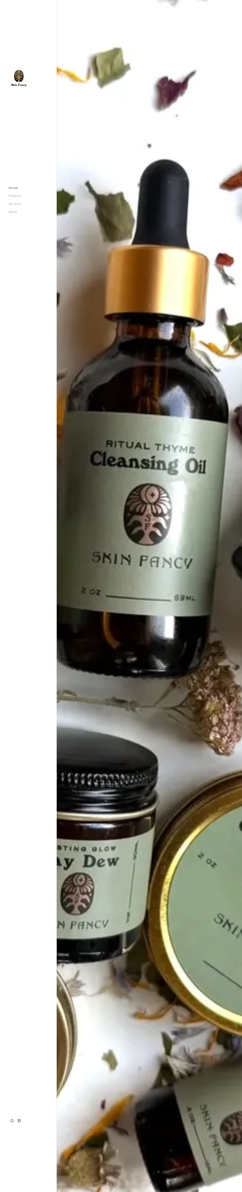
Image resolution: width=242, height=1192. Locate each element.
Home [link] (13, 188)
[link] (19, 78)
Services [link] (15, 204)
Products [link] (15, 196)
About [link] (13, 212)
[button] (19, 1120)
